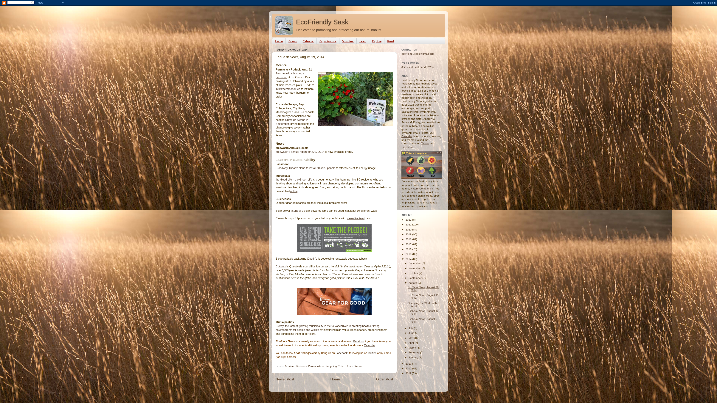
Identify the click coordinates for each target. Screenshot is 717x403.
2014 (409, 259)
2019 (409, 234)
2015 (409, 254)
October (414, 273)
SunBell (296, 210)
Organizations (327, 41)
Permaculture (316, 366)
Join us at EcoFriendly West (417, 67)
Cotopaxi (281, 266)
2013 (409, 363)
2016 (409, 249)
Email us (358, 341)
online (293, 191)
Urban (349, 366)
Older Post (384, 379)
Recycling (331, 366)
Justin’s (312, 258)
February (414, 352)
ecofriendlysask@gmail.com (417, 53)
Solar (341, 366)
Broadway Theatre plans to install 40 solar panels (305, 168)
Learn (362, 41)
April (412, 342)
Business (301, 366)
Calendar (308, 41)
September (415, 278)
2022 (409, 219)
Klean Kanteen (355, 218)
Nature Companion (422, 188)
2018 (409, 239)
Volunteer (348, 41)
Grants (292, 41)
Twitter (372, 353)
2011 (409, 373)
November (415, 268)
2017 (409, 244)
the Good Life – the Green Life (294, 179)
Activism (289, 366)
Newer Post (284, 379)
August (413, 283)
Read (390, 41)
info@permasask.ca (288, 88)
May (411, 338)
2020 (409, 229)
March (413, 347)
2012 (409, 368)
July (411, 328)
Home (279, 41)
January (414, 357)
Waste (358, 366)
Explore (376, 41)
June (412, 333)
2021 (409, 224)
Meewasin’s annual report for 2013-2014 (300, 151)
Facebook (342, 353)
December (415, 263)
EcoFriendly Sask (322, 22)
